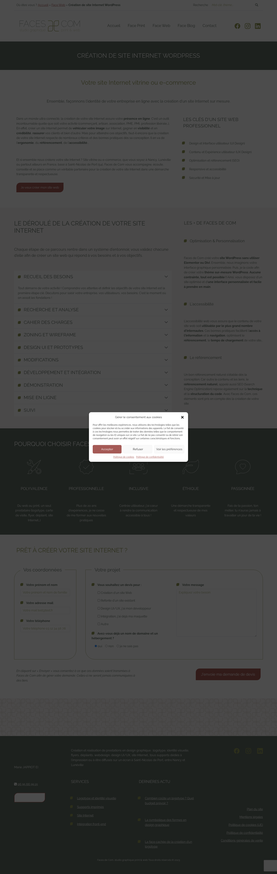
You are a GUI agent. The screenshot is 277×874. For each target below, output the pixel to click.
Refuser (138, 449)
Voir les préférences (169, 449)
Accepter (107, 449)
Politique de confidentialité (150, 457)
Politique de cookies (123, 457)
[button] (182, 417)
